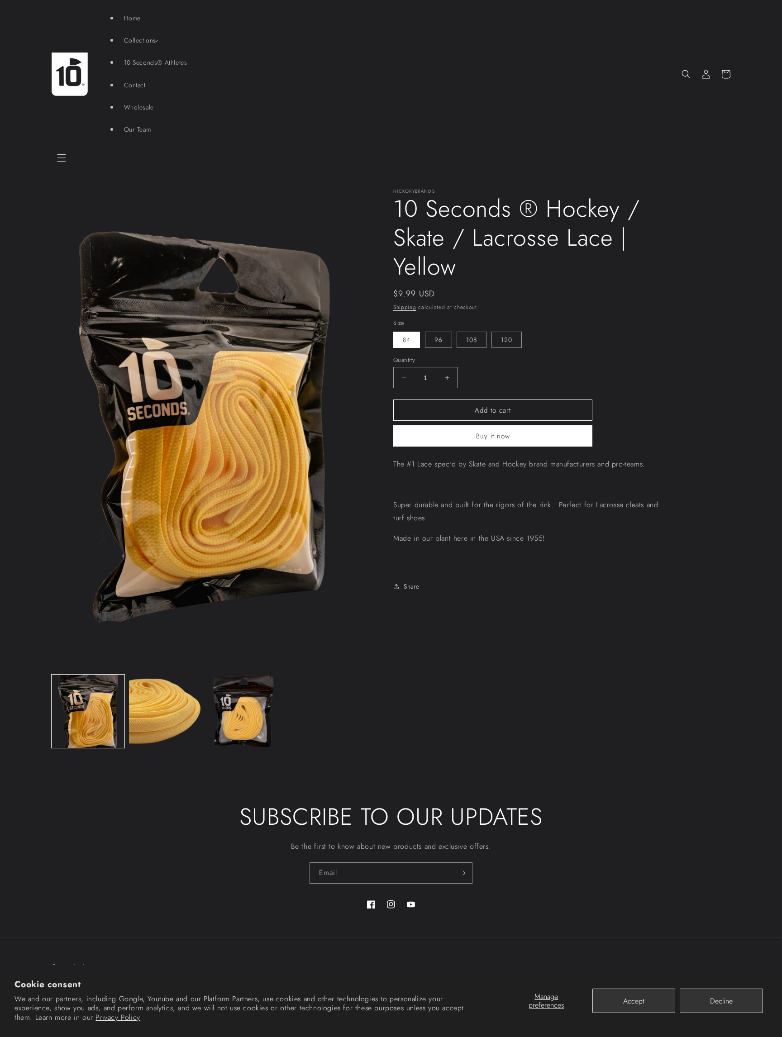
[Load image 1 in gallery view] (88, 711)
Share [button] (412, 586)
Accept (633, 1001)
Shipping (404, 307)
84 (406, 339)
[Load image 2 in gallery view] (165, 711)
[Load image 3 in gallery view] (243, 711)
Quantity (404, 360)
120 (506, 339)
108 (471, 339)
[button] (62, 158)
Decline (721, 1001)
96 (438, 339)
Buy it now (493, 436)
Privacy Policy (117, 1017)
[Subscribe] (462, 873)
